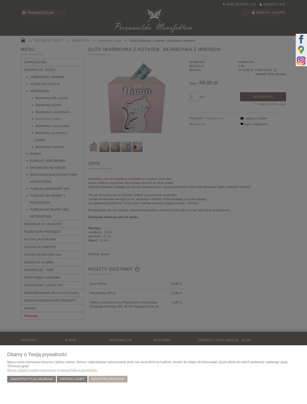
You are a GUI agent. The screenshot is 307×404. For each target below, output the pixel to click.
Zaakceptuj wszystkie (108, 378)
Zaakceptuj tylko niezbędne (31, 378)
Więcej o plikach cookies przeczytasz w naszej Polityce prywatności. (52, 370)
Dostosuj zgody (72, 378)
